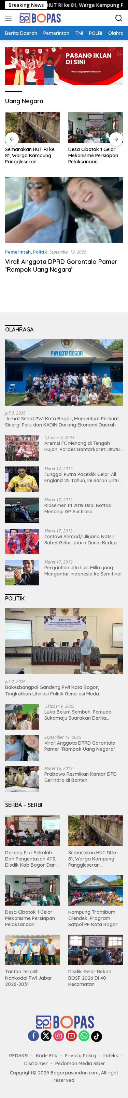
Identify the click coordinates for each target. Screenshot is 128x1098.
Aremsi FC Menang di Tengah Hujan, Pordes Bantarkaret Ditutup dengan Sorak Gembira (83, 446)
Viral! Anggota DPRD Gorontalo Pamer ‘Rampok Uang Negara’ (61, 265)
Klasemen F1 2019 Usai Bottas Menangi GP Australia (77, 508)
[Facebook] (33, 1036)
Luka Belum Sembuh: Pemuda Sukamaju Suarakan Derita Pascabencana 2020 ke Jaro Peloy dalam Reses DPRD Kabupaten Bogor (78, 715)
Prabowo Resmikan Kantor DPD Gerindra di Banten (80, 777)
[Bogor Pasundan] (38, 18)
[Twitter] (46, 1036)
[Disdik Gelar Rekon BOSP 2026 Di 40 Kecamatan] (95, 950)
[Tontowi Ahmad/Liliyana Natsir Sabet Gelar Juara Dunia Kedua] (22, 541)
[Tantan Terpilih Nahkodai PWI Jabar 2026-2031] (32, 950)
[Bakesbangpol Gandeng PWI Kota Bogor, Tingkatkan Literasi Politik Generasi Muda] (64, 641)
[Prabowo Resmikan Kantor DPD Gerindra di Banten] (22, 779)
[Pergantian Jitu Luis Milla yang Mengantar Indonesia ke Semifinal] (22, 572)
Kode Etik (46, 1056)
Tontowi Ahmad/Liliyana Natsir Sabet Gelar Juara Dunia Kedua (80, 539)
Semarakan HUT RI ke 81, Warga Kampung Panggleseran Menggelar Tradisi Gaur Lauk (32, 155)
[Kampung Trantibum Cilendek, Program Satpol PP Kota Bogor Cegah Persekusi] (95, 890)
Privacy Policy (80, 1056)
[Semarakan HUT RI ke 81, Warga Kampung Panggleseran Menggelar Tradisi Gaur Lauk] (32, 127)
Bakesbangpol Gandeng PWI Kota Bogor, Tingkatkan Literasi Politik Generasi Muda (52, 690)
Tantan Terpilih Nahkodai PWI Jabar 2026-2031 (28, 977)
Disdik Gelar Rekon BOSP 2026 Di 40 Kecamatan (89, 977)
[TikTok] (96, 1036)
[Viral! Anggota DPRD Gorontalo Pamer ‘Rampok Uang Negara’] (64, 210)
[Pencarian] (119, 18)
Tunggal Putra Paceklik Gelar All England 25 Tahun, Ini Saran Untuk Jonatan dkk (83, 477)
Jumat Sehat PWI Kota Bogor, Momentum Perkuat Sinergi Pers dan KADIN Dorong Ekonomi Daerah (62, 422)
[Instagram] (58, 1036)
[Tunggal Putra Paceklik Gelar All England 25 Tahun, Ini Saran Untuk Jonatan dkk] (22, 479)
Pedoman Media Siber (80, 1063)
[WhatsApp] (84, 1036)
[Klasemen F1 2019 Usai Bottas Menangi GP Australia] (22, 510)
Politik (40, 252)
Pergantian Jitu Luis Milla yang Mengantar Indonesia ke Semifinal (83, 571)
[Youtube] (71, 1036)
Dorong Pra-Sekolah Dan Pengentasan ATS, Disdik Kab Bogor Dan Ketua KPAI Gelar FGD (30, 859)
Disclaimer (36, 1063)
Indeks (110, 1056)
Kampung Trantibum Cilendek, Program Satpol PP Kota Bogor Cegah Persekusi (93, 918)
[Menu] (9, 18)
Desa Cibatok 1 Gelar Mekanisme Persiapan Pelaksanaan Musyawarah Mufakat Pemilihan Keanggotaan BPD (95, 155)
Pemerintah (18, 252)
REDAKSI (18, 1056)
